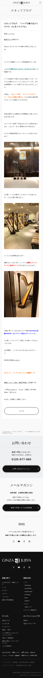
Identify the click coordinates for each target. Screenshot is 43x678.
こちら (12, 389)
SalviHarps (28, 585)
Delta (26, 598)
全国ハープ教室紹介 (7, 638)
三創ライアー (28, 607)
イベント (4, 655)
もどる (21, 411)
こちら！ (17, 360)
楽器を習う (6, 578)
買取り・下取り (6, 630)
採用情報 (32, 662)
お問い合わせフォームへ (21, 469)
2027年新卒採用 (23, 662)
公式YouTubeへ (19, 541)
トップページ (6, 431)
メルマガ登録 (6, 646)
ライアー (4, 590)
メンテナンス (6, 626)
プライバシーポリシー (8, 665)
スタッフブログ (6, 662)
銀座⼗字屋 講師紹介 (8, 600)
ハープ (4, 587)
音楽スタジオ (6, 620)
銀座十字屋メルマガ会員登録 (21, 507)
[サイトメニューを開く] (40, 2)
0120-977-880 (21, 459)
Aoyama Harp (28, 591)
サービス (5, 616)
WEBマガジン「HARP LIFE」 (29, 655)
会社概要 (14, 662)
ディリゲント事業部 (29, 610)
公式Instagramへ (29, 541)
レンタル (4, 623)
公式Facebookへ (24, 541)
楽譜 (24, 620)
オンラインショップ (30, 616)
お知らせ (32, 652)
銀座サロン (7, 39)
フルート (4, 593)
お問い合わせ (25, 652)
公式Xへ (14, 541)
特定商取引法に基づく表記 (23, 665)
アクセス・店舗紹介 (14, 655)
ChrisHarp (27, 594)
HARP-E (27, 601)
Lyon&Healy (28, 588)
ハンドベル (5, 597)
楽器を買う (27, 578)
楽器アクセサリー (28, 623)
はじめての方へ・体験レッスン (11, 652)
